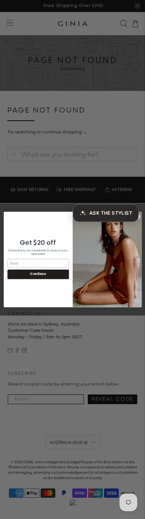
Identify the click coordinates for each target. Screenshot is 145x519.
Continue (38, 274)
